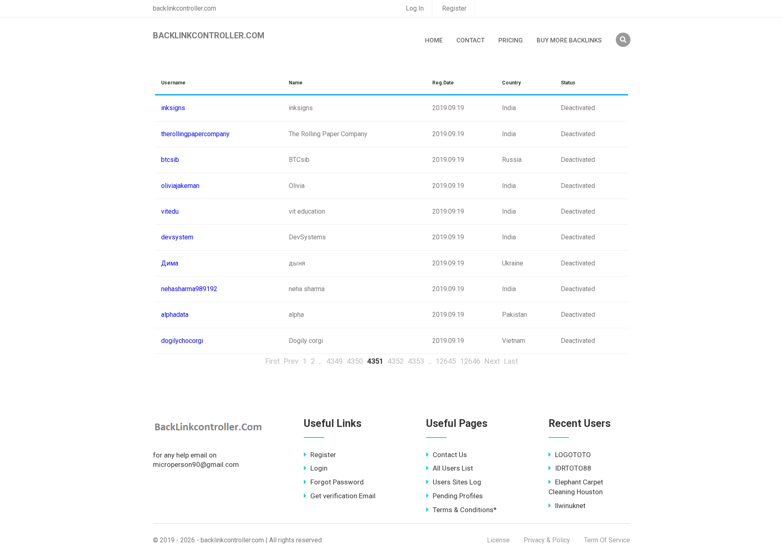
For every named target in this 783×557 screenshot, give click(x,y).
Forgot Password (337, 482)
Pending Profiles (458, 496)
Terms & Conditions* (465, 510)
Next (492, 361)
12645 (446, 361)
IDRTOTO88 (573, 468)
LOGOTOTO (573, 455)
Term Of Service (607, 540)
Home (433, 40)
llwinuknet (570, 506)
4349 (334, 361)
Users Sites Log (457, 482)
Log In (415, 8)
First (272, 361)
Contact (470, 40)
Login (318, 468)
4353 (416, 361)
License (498, 540)
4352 (395, 361)
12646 (470, 361)
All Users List (453, 468)
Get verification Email (343, 496)
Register (454, 8)
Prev (291, 361)
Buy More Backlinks (569, 40)
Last (511, 361)
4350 (355, 361)
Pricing (510, 40)
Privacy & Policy (547, 540)
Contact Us (450, 455)
